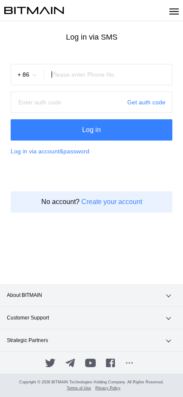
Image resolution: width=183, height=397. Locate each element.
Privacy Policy (107, 388)
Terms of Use (79, 388)
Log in (91, 129)
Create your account (111, 201)
